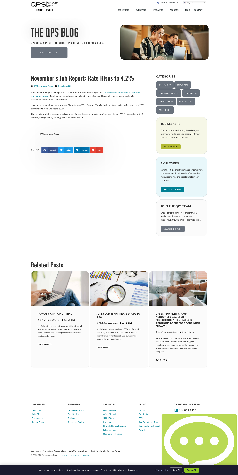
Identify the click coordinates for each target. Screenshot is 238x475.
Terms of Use (75, 455)
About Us (174, 10)
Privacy (64, 455)
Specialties (158, 10)
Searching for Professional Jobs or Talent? (48, 451)
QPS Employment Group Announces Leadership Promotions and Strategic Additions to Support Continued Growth (178, 319)
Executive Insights (169, 93)
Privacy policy (161, 470)
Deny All (176, 470)
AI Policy (116, 451)
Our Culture (186, 101)
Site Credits (86, 455)
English (189, 3)
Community (165, 85)
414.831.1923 (187, 410)
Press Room (165, 110)
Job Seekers (123, 10)
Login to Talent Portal (100, 451)
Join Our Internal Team (79, 451)
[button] (49, 150)
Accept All (191, 470)
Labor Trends (166, 101)
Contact (198, 10)
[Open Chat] (199, 444)
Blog (187, 10)
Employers (141, 10)
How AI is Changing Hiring (55, 313)
